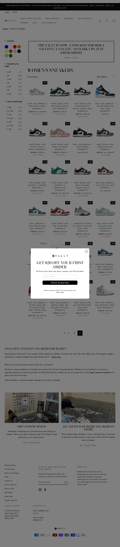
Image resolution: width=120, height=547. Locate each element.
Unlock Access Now (60, 282)
